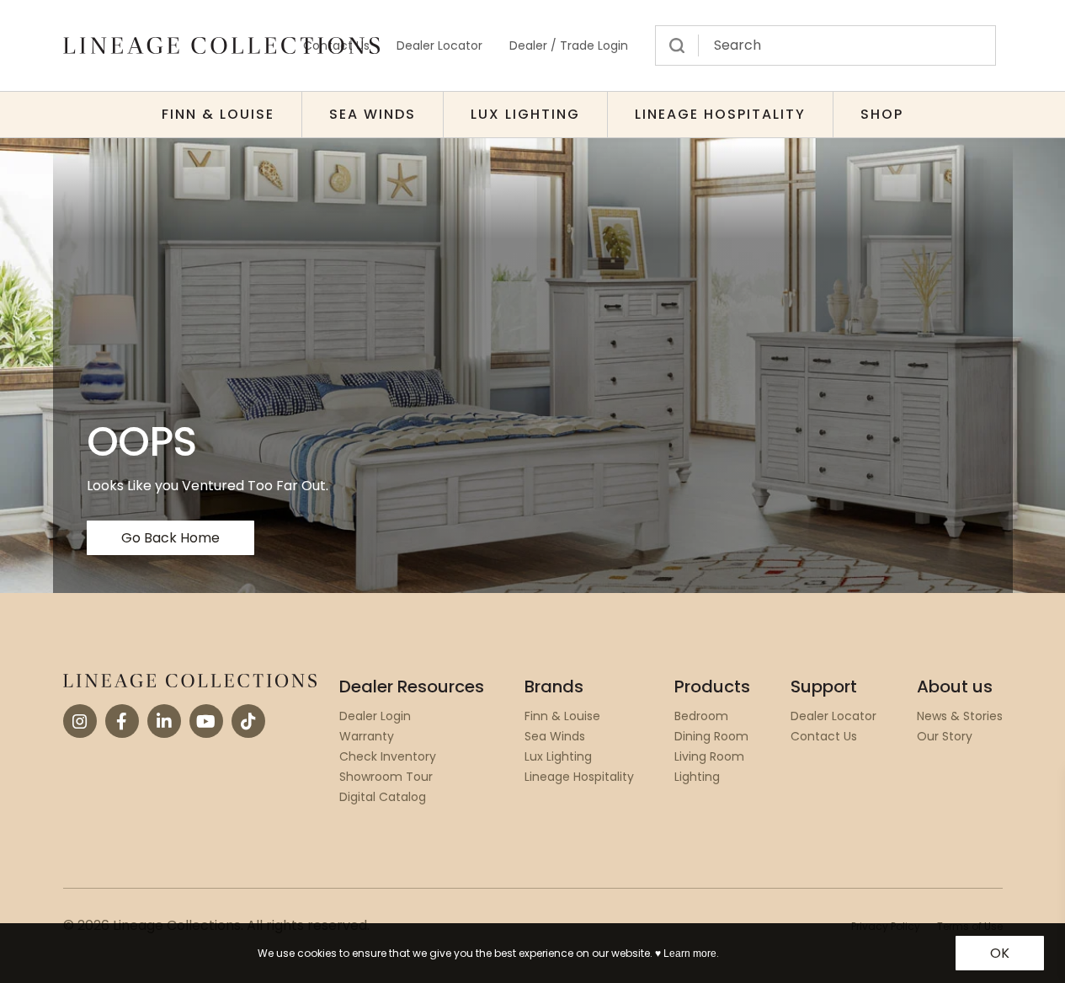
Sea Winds (372, 114)
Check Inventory (387, 756)
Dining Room (711, 736)
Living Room (709, 756)
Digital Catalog (382, 796)
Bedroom (701, 716)
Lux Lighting (525, 114)
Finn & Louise (218, 114)
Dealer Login (375, 716)
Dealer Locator (439, 45)
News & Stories (960, 716)
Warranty (366, 736)
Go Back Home (170, 538)
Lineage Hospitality (720, 114)
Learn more (689, 953)
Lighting (697, 776)
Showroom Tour (386, 776)
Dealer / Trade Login (568, 45)
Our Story (944, 736)
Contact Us (824, 736)
